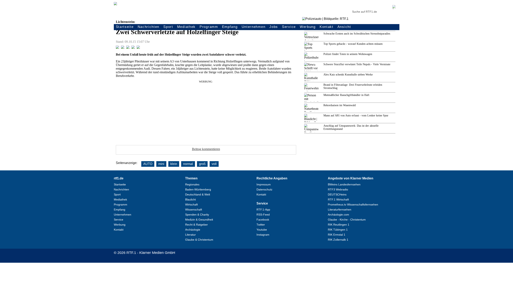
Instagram (262, 234)
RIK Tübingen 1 (338, 229)
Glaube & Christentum (199, 239)
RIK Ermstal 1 (336, 234)
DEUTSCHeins (337, 194)
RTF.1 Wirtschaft (338, 199)
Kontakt (326, 27)
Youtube (261, 229)
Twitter (260, 224)
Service (289, 27)
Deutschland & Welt (197, 194)
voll (214, 164)
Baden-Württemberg (198, 189)
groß (202, 164)
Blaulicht (190, 199)
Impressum (263, 184)
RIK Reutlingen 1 (338, 224)
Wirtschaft (191, 204)
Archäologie (192, 229)
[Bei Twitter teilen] (122, 47)
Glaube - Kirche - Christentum (347, 219)
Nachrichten (149, 27)
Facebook (262, 219)
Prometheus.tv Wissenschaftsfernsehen (353, 204)
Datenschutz (264, 189)
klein (173, 164)
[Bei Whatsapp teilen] (127, 47)
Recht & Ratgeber (196, 224)
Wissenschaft (193, 209)
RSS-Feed (263, 214)
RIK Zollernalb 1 (338, 239)
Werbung (308, 27)
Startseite (125, 27)
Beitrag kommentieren (206, 149)
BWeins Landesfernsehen (344, 184)
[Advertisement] (206, 111)
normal (188, 164)
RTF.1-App (263, 209)
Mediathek (186, 27)
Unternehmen (254, 27)
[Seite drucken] (138, 47)
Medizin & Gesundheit (199, 219)
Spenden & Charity (197, 214)
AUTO (147, 164)
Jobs (273, 27)
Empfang (230, 27)
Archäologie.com (338, 214)
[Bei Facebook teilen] (117, 47)
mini (161, 164)
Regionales (192, 184)
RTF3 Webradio (338, 189)
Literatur (190, 234)
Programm (209, 27)
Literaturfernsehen (339, 209)
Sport (168, 27)
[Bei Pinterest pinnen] (133, 47)
